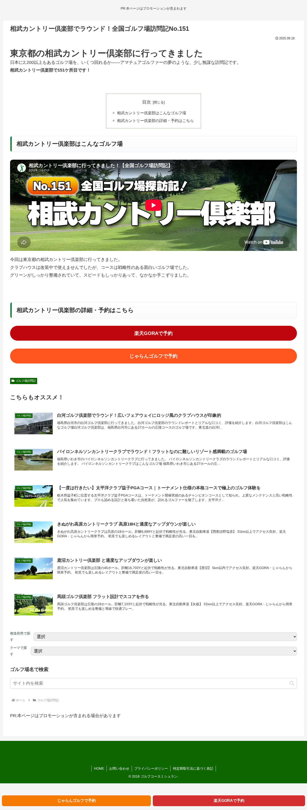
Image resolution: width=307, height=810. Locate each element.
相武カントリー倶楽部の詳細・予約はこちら (155, 120)
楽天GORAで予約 (153, 333)
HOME (99, 768)
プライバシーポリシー (151, 768)
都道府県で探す (20, 636)
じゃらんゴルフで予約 (153, 356)
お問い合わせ (119, 768)
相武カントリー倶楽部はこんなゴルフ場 (151, 113)
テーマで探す (18, 651)
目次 (146, 102)
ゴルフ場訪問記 (26, 380)
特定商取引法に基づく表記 (193, 768)
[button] (292, 683)
